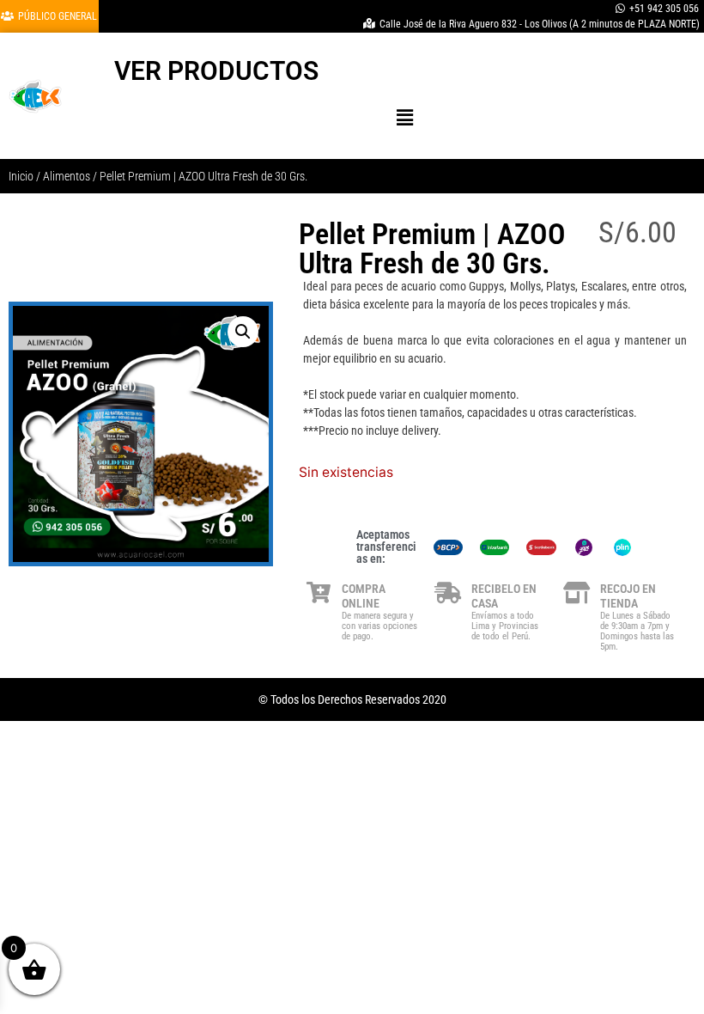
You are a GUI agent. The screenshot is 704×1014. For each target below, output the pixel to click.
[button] (404, 117)
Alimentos (66, 176)
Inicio (21, 176)
